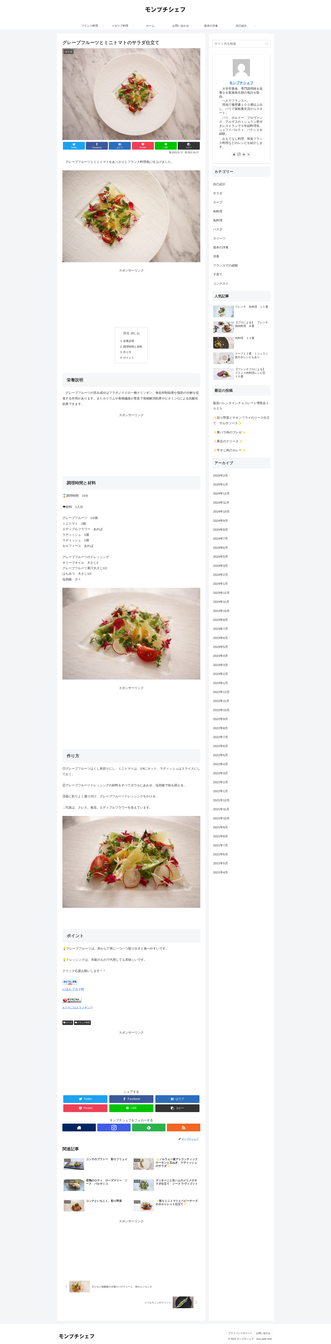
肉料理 (217, 211)
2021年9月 (220, 827)
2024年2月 (220, 574)
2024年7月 (220, 538)
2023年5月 (220, 647)
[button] (267, 44)
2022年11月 (221, 701)
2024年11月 (221, 502)
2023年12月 (221, 593)
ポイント (128, 357)
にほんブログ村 (73, 989)
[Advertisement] (131, 297)
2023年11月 (221, 601)
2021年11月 (221, 809)
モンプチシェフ (241, 83)
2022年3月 (220, 773)
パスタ (217, 229)
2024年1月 (220, 583)
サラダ (68, 1022)
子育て (217, 274)
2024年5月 (220, 556)
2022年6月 (220, 746)
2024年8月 (220, 529)
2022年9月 (220, 719)
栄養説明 (128, 340)
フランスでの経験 (225, 265)
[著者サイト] (79, 1127)
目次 (126, 333)
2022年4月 (220, 764)
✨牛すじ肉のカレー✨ (229, 450)
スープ (217, 202)
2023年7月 (220, 629)
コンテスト (221, 283)
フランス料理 (83, 1022)
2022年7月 (220, 737)
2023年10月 (221, 610)
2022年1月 (220, 791)
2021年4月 (220, 872)
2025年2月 (220, 475)
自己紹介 (219, 184)
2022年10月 (221, 710)
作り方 (127, 352)
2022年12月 (221, 692)
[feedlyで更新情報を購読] (149, 1127)
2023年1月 (220, 683)
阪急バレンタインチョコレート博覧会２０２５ (241, 405)
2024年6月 (220, 547)
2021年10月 (221, 818)
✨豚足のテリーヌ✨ (227, 441)
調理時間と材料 (132, 346)
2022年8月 (220, 728)
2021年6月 (220, 854)
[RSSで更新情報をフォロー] (183, 1127)
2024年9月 (220, 520)
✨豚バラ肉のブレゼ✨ (229, 432)
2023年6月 (220, 638)
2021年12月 (221, 800)
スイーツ (219, 238)
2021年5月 (220, 863)
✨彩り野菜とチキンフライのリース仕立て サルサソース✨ (241, 420)
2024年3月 (220, 565)
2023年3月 (220, 665)
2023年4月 (220, 656)
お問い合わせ (263, 1333)
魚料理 (217, 220)
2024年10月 (221, 511)
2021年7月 (220, 845)
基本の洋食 (221, 247)
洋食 (216, 256)
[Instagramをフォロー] (114, 1127)
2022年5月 (220, 755)
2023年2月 (220, 674)
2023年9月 (220, 620)
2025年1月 (220, 484)
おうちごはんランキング (77, 1007)
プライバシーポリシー (240, 1333)
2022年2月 (220, 782)
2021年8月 (220, 836)
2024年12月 (221, 493)
